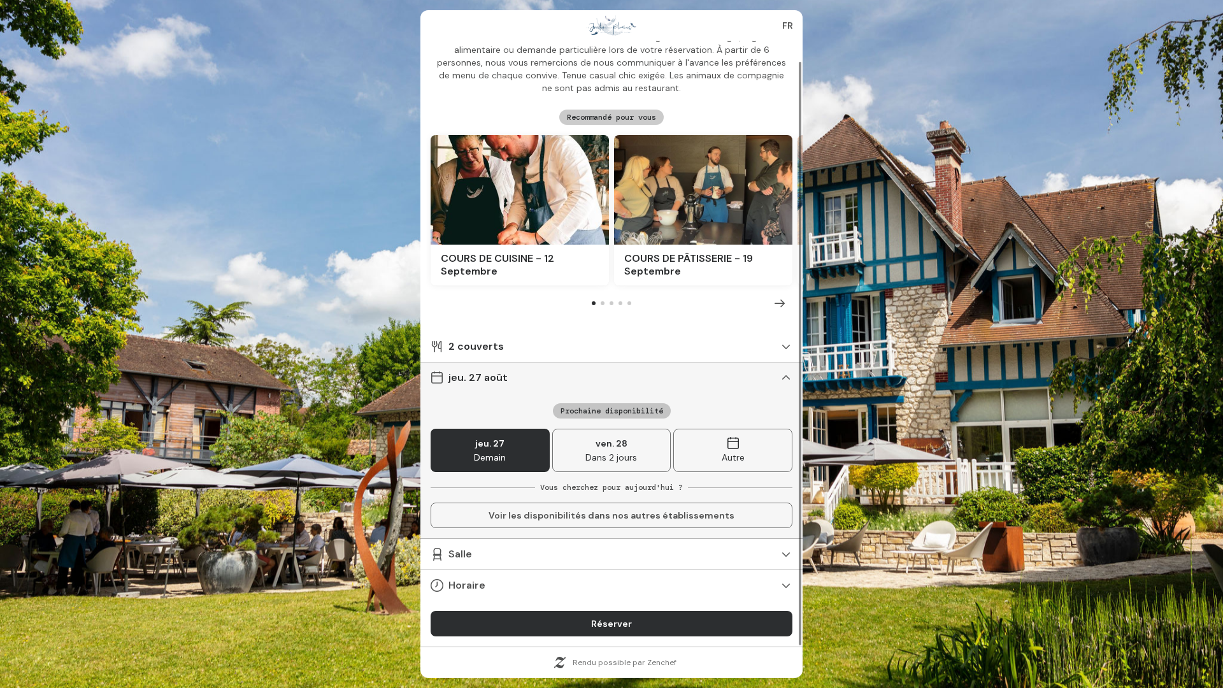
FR (787, 25)
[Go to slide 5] (629, 303)
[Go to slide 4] (620, 303)
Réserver (611, 623)
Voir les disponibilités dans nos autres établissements (611, 515)
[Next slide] (779, 303)
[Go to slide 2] (602, 303)
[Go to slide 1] (594, 303)
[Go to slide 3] (611, 303)
